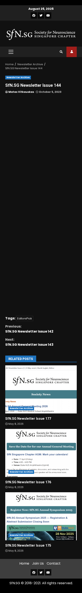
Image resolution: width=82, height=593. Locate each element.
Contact (54, 563)
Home (24, 563)
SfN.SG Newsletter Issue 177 (41, 389)
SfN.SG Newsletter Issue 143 (29, 342)
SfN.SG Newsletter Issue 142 (29, 329)
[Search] (61, 52)
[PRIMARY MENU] (10, 52)
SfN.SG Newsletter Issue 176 (41, 453)
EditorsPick (24, 318)
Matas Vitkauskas (21, 92)
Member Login (71, 52)
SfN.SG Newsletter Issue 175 (41, 516)
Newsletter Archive (18, 77)
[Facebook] (34, 15)
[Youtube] (48, 15)
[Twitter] (41, 15)
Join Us (38, 563)
